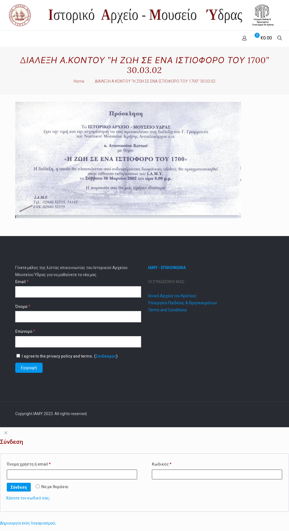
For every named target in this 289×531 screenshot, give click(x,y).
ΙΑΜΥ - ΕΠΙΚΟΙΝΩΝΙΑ (167, 267)
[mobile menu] (5, 38)
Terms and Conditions (167, 310)
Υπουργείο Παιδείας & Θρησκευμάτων (182, 303)
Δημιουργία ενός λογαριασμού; (28, 523)
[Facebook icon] (254, 413)
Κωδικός (162, 464)
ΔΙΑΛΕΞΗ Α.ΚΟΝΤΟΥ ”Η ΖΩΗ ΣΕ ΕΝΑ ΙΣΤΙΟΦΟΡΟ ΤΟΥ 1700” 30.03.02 (155, 81)
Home (79, 81)
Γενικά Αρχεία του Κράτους (172, 296)
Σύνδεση (19, 487)
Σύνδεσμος (105, 356)
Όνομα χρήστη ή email (29, 464)
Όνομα (22, 306)
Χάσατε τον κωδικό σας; (28, 498)
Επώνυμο (25, 331)
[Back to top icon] (268, 414)
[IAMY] (144, 15)
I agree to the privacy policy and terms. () (69, 356)
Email (22, 281)
